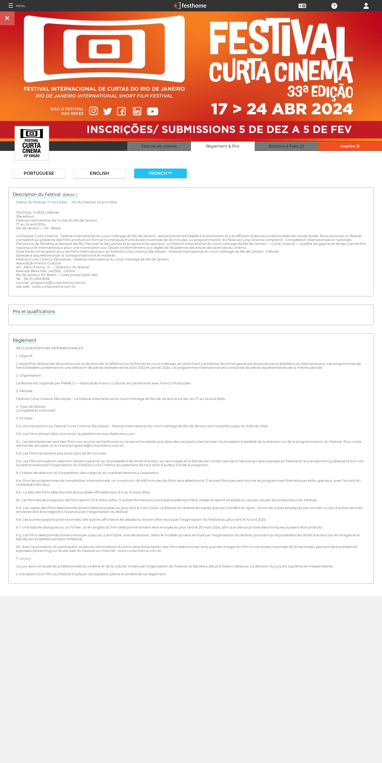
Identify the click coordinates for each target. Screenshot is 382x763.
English (99, 173)
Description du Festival (45, 194)
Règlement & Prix (222, 146)
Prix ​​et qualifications (34, 311)
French (160, 173)
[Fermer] (7, 18)
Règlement (25, 340)
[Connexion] (366, 5)
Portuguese (39, 173)
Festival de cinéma (159, 146)
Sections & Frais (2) (286, 146)
